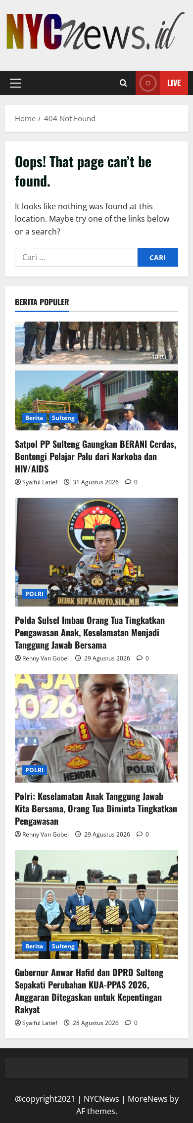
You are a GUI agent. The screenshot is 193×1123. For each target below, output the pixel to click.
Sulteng (63, 418)
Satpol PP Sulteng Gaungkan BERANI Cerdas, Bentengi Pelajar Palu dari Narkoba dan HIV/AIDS (95, 456)
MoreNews (148, 1098)
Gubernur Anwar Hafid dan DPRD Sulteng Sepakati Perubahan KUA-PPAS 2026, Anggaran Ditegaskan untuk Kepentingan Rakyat (89, 991)
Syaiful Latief (39, 482)
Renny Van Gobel (45, 658)
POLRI (34, 594)
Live (174, 83)
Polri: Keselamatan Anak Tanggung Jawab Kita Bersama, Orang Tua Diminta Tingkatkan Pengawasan (96, 808)
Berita (34, 418)
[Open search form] (123, 83)
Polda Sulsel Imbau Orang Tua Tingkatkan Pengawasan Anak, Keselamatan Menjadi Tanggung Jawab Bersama (90, 632)
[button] (15, 83)
